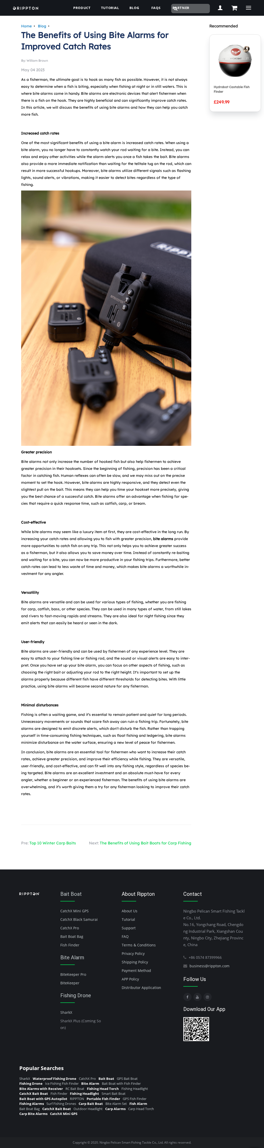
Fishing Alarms (31, 1103)
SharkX (66, 1012)
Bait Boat (71, 894)
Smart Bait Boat (114, 1093)
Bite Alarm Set (116, 1103)
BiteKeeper (69, 982)
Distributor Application (141, 987)
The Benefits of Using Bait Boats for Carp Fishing (145, 843)
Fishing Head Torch (103, 1088)
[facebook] (187, 997)
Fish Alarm (138, 1103)
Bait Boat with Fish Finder (121, 1083)
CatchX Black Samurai (79, 919)
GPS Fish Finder (134, 1098)
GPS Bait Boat (127, 1078)
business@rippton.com (209, 965)
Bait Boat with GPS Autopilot (43, 1098)
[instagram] (207, 997)
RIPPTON (77, 1098)
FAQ (125, 936)
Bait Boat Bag (71, 936)
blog (134, 7)
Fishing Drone (75, 995)
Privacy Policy (133, 953)
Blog (42, 26)
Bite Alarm (72, 957)
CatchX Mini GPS (74, 910)
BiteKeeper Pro (73, 974)
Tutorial (110, 7)
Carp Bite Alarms (33, 1113)
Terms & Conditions (139, 945)
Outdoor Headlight (88, 1108)
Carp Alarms (115, 1108)
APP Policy (130, 979)
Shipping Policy (135, 962)
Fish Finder (69, 945)
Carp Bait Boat (91, 1103)
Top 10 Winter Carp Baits (52, 843)
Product (82, 7)
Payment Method (136, 970)
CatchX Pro (69, 927)
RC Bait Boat (74, 1088)
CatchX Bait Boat (33, 1093)
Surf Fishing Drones (61, 1103)
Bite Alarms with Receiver (41, 1088)
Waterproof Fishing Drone (54, 1078)
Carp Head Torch (141, 1108)
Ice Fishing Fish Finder (62, 1083)
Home (26, 26)
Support (129, 927)
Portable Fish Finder (103, 1098)
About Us (129, 910)
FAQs (156, 7)
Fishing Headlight (134, 1088)
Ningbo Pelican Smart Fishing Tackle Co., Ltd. (131, 1142)
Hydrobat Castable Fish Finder (232, 89)
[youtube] (197, 997)
